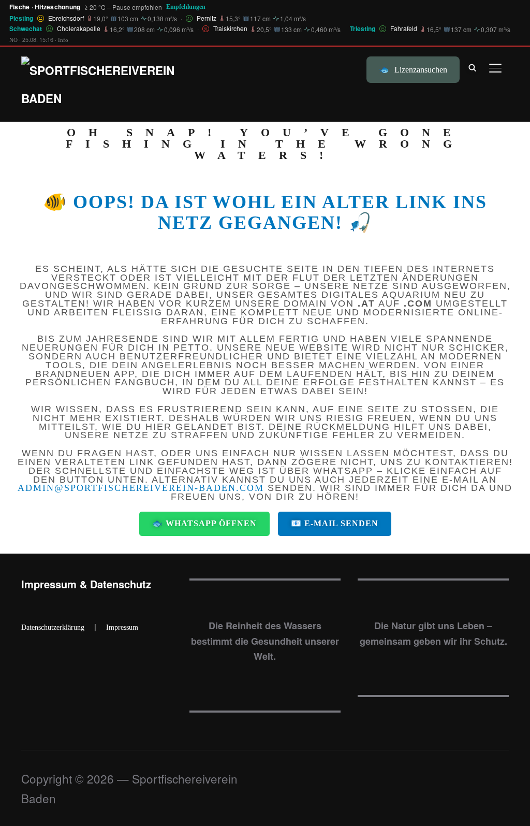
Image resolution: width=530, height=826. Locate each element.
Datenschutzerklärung (52, 627)
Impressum (122, 627)
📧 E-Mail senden (334, 523)
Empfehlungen (185, 6)
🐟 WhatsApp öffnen (204, 523)
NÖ (13, 40)
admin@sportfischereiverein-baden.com (141, 488)
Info (63, 40)
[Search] (472, 66)
